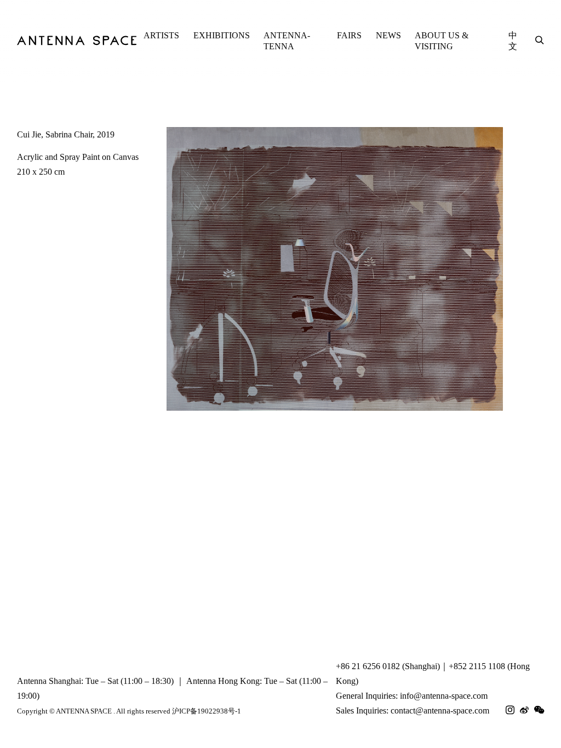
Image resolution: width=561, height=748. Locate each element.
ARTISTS (161, 35)
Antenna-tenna (287, 41)
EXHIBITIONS (221, 35)
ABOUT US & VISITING (441, 41)
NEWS (388, 35)
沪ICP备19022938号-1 (206, 711)
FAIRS (349, 35)
